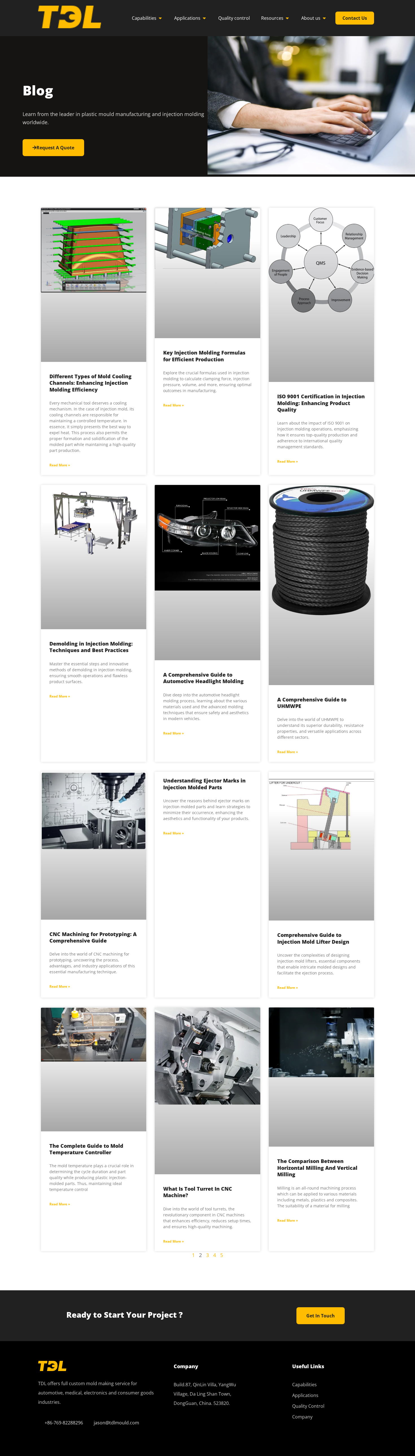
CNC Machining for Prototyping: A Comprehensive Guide (93, 937)
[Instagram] (227, 1427)
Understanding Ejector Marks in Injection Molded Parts (204, 783)
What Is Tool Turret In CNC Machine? (197, 1192)
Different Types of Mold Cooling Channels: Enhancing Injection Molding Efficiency (90, 383)
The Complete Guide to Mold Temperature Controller (86, 1149)
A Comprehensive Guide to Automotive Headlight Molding (203, 678)
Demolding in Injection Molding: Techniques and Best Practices (91, 646)
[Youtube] (212, 1427)
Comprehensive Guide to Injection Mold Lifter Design (313, 938)
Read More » (59, 465)
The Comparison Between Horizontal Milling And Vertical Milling (317, 1168)
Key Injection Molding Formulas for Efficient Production (204, 355)
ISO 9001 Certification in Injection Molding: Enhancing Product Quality (321, 403)
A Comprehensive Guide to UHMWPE (311, 702)
